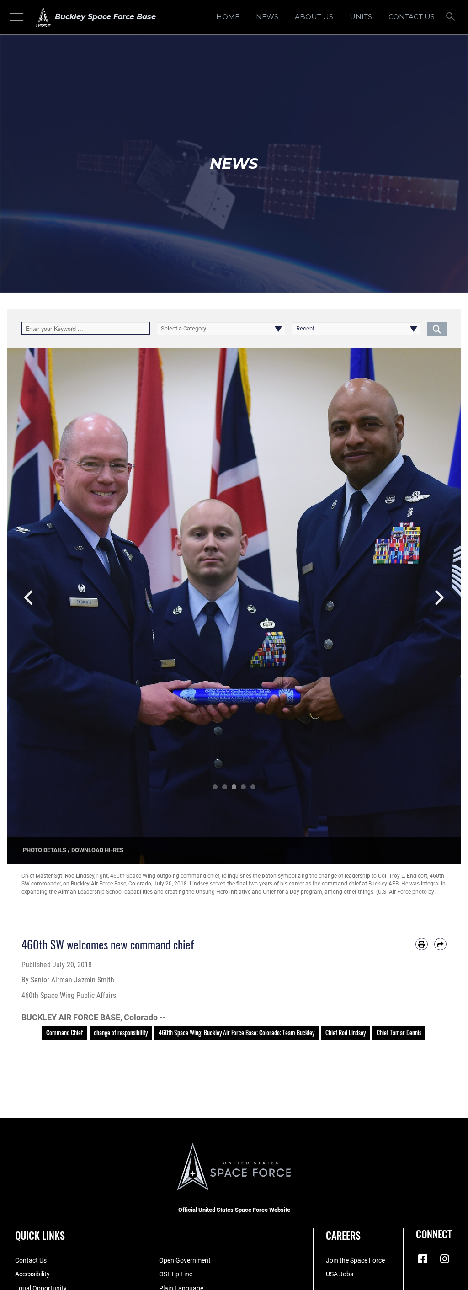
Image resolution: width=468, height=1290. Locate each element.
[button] (15, 17)
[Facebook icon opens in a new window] (423, 1259)
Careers (343, 1235)
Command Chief (64, 1032)
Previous (29, 598)
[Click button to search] (437, 328)
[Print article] (421, 944)
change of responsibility (121, 1032)
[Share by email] (440, 944)
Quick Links (40, 1235)
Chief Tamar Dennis (399, 1032)
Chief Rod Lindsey (345, 1032)
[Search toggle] (452, 17)
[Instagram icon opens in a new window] (445, 1259)
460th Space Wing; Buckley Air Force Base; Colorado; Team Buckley (236, 1032)
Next (438, 598)
